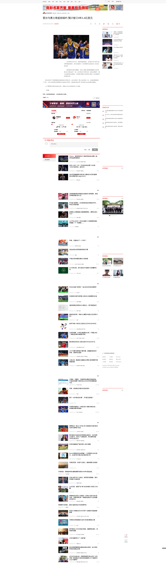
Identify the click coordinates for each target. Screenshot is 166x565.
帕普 (81, 208)
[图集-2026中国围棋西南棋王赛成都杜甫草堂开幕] (112, 207)
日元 (87, 561)
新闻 (49, 1)
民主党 (85, 552)
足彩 (77, 319)
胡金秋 (82, 356)
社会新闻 (67, 474)
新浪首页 (44, 1)
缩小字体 (91, 24)
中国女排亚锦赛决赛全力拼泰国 (78, 258)
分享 (112, 24)
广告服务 (111, 356)
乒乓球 (78, 384)
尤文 (87, 208)
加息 (85, 561)
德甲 (77, 310)
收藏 (99, 24)
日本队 (83, 338)
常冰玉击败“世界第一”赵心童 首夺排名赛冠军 (82, 287)
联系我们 (104, 359)
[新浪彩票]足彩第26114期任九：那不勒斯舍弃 (83, 305)
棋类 (76, 255)
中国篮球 (78, 356)
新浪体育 (54, 13)
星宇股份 (82, 534)
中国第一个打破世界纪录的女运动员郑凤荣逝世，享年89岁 (118, 33)
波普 (77, 217)
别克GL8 (82, 516)
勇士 (48, 97)
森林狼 (82, 161)
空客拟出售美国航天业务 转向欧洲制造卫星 (82, 520)
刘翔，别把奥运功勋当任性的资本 (79, 388)
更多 (79, 1)
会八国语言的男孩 (106, 277)
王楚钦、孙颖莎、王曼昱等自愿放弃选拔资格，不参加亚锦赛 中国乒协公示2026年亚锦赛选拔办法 (83, 381)
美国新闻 (78, 501)
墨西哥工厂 (79, 543)
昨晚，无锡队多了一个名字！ (78, 240)
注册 (112, 1)
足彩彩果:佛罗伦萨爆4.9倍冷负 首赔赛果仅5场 (83, 296)
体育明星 (77, 226)
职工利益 (78, 534)
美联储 (82, 561)
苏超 (80, 245)
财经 (57, 1)
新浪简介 (104, 356)
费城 (80, 217)
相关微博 (47, 159)
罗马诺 (84, 208)
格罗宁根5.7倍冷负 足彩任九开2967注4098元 (82, 323)
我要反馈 (97, 98)
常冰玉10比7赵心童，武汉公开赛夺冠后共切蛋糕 (118, 64)
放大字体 (95, 24)
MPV (86, 516)
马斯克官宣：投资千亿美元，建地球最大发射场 (83, 462)
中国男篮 (85, 356)
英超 (84, 365)
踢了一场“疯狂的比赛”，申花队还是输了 (81, 397)
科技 (64, 1)
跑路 (81, 483)
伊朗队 (82, 264)
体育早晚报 (79, 301)
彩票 (80, 310)
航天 (77, 525)
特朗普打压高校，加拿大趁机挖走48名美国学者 (72, 505)
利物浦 (82, 170)
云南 (80, 273)
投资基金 (78, 449)
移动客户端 (118, 1)
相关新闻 (47, 156)
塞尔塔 (83, 347)
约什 (79, 161)
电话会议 (78, 180)
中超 (77, 273)
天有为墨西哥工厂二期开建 (77, 538)
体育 (53, 1)
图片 (72, 1)
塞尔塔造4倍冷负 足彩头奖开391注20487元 (82, 341)
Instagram (79, 458)
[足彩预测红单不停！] (75, 7)
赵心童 (78, 292)
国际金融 (78, 561)
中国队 (80, 338)
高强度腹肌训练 (116, 277)
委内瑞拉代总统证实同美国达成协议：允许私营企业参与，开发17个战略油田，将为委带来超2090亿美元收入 (83, 436)
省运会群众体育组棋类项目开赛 (78, 249)
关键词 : (45, 97)
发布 (95, 149)
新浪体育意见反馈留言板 (109, 353)
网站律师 (111, 361)
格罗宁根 (83, 329)
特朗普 (78, 483)
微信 (108, 24)
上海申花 (78, 431)
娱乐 (60, 1)
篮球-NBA (59, 13)
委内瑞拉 (82, 440)
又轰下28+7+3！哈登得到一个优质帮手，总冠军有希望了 (118, 56)
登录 (85, 149)
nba (77, 161)
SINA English (118, 361)
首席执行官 (83, 449)
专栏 (76, 1)
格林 (85, 161)
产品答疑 (104, 361)
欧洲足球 (78, 170)
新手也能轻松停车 (117, 265)
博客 (68, 1)
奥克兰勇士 (64, 13)
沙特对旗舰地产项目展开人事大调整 (80, 444)
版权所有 (116, 367)
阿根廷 (82, 199)
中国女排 (79, 264)
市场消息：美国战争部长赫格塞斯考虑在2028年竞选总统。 (75, 471)
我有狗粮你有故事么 (106, 265)
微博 (104, 24)
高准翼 (82, 431)
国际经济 (78, 440)
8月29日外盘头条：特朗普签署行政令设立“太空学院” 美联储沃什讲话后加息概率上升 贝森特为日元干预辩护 (83, 558)
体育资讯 (78, 199)
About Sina (118, 356)
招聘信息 (111, 359)
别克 (88, 516)
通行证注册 (118, 359)
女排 (76, 264)
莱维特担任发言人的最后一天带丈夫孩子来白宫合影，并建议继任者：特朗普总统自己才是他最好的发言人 (83, 497)
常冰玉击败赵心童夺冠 (118, 47)
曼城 (81, 365)
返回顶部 (126, 546)
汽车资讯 (78, 516)
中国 (81, 384)
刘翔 (77, 394)
